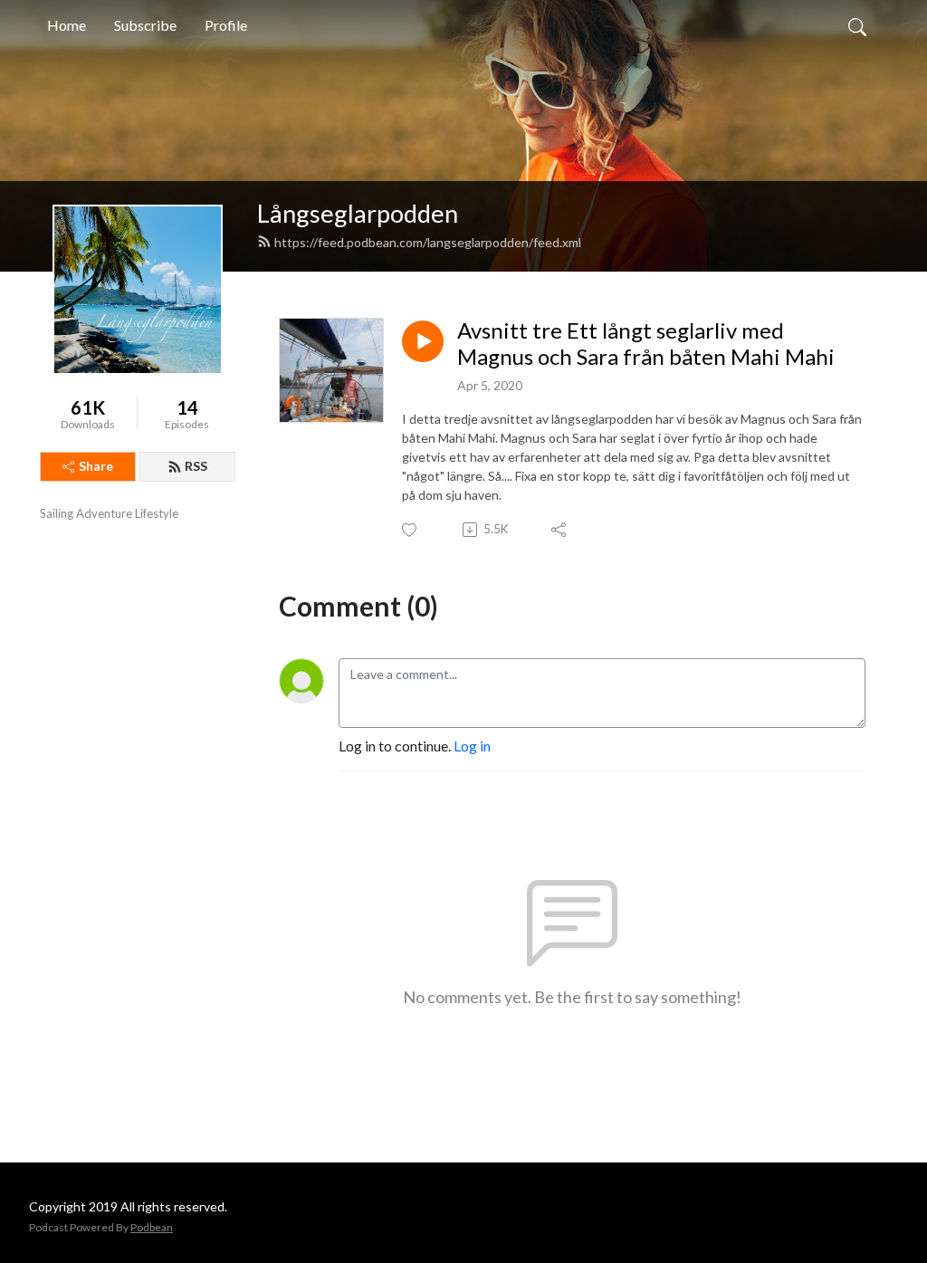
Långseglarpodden (357, 213)
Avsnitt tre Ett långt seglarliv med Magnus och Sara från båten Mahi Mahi (646, 343)
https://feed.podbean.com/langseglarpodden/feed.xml (427, 242)
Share (96, 466)
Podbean (151, 1227)
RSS (196, 466)
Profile (226, 24)
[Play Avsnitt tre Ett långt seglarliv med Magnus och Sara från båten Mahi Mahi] (423, 341)
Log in (472, 745)
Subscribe (145, 24)
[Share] (560, 530)
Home (66, 24)
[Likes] (410, 530)
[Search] (857, 25)
